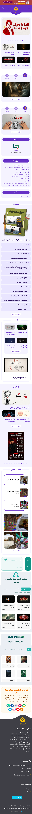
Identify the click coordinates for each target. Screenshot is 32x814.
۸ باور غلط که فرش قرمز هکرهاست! (10, 420)
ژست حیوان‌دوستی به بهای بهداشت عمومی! (17, 185)
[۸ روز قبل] (8, 413)
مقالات (16, 204)
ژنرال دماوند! (24, 245)
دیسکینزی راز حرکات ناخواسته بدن (19, 176)
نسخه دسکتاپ (17, 798)
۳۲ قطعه (4, 609)
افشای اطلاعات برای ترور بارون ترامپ (18, 296)
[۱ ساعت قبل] (24, 492)
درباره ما (27, 792)
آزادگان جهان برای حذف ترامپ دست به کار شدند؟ (15, 300)
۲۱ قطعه (20, 609)
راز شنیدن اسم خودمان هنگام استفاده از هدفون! (16, 167)
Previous (28, 27)
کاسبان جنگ (24, 287)
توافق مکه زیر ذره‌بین (22, 278)
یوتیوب (18, 709)
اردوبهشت (12, 680)
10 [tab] (4, 463)
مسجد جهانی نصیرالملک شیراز (13, 492)
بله (8, 705)
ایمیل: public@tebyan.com (21, 775)
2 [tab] (20, 40)
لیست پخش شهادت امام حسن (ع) (24, 624)
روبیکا (16, 705)
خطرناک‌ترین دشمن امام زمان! (20, 165)
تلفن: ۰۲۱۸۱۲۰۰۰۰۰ (24, 772)
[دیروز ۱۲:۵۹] (8, 60)
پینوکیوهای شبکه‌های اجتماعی (10, 53)
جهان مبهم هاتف (10, 666)
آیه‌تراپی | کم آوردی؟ (22, 347)
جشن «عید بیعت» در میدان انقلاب (14, 505)
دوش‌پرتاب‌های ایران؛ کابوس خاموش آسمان (16, 263)
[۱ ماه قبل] (16, 122)
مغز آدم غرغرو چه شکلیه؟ (9, 65)
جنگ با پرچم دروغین (22, 309)
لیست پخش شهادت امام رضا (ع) (9, 606)
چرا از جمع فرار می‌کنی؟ (19, 378)
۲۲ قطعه (4, 627)
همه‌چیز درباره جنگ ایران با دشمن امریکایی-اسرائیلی (16, 240)
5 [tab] (13, 40)
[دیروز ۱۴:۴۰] (10, 540)
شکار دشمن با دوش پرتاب (21, 249)
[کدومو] (16, 146)
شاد (24, 705)
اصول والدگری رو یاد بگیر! (21, 179)
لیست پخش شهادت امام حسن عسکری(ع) (24, 606)
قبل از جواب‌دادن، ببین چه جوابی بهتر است (24, 53)
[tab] (25, 77)
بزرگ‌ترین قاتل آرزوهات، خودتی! (10, 333)
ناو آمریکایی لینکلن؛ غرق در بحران (19, 258)
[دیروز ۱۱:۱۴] (16, 446)
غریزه (28, 666)
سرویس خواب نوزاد (25, 196)
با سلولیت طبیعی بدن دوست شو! (23, 420)
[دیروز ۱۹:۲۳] (23, 60)
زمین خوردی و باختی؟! (10, 347)
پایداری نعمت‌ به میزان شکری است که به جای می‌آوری (15, 183)
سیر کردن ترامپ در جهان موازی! (20, 174)
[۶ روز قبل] (10, 327)
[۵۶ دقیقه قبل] (16, 26)
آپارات (20, 705)
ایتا (22, 709)
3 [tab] (17, 40)
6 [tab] (10, 40)
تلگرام (10, 709)
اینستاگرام (14, 709)
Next (4, 27)
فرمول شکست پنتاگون (21, 305)
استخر (28, 680)
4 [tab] (15, 40)
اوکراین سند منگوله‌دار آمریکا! (20, 291)
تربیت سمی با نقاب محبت (24, 65)
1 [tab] (22, 40)
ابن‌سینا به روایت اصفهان (13, 480)
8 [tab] (9, 463)
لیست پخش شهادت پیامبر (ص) (8, 624)
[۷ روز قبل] (10, 340)
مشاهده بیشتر (15, 99)
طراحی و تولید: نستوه (15, 811)
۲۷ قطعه (20, 627)
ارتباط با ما (26, 789)
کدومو (16, 150)
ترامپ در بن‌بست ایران (21, 282)
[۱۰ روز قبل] (16, 89)
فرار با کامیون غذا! (22, 254)
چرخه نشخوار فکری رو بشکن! (18, 408)
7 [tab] (8, 40)
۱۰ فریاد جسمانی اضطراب (21, 172)
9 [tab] (6, 463)
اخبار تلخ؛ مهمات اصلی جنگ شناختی (18, 273)
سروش (12, 705)
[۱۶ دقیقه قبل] (24, 480)
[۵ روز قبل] (22, 327)
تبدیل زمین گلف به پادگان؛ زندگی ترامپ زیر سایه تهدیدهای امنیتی (15, 268)
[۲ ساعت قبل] (23, 47)
